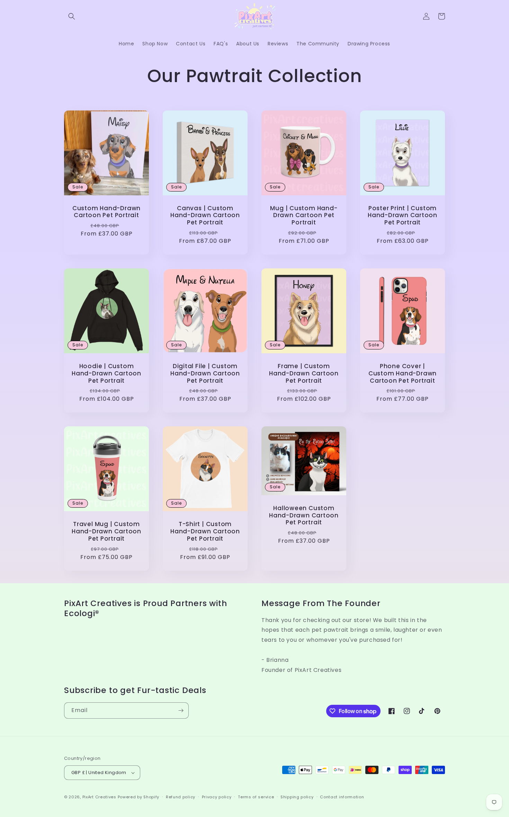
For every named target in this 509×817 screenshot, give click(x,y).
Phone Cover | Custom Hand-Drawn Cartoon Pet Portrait (402, 373)
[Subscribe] (180, 710)
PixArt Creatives (99, 797)
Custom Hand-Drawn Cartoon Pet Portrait (106, 212)
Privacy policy (217, 797)
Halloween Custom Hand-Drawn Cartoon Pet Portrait (304, 515)
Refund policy (180, 797)
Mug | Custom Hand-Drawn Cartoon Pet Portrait (303, 215)
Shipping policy (297, 797)
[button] (71, 16)
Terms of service (256, 797)
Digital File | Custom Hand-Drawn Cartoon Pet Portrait (205, 373)
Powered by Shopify (139, 797)
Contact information (342, 797)
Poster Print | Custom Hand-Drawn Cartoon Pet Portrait (402, 215)
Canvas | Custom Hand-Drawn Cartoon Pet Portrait (205, 215)
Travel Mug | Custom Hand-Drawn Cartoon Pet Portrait (106, 531)
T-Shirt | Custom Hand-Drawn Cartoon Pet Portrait (205, 531)
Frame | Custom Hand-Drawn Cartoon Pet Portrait (304, 373)
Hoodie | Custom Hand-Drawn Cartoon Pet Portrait (106, 373)
